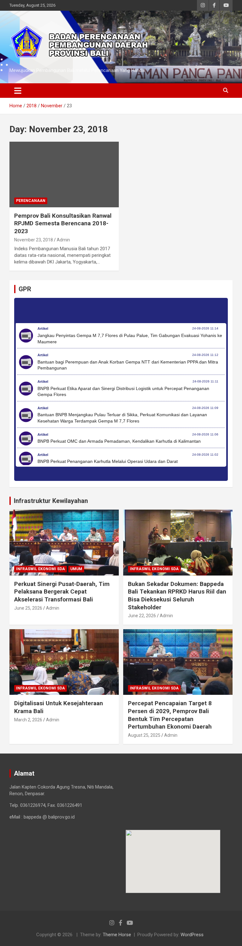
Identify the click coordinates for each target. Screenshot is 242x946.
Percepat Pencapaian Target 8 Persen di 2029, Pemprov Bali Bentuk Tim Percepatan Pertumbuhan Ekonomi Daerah (170, 715)
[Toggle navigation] (17, 90)
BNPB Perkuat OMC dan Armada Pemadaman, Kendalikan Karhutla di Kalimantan (119, 441)
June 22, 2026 (142, 615)
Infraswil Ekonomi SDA (40, 569)
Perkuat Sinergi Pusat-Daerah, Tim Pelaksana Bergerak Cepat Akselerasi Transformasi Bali (62, 591)
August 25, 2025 (144, 735)
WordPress (192, 934)
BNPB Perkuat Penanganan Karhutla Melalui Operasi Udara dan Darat (107, 461)
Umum (76, 569)
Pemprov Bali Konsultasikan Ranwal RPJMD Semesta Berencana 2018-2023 (63, 223)
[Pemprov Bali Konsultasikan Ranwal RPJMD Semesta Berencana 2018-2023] (64, 174)
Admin (63, 239)
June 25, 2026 (28, 608)
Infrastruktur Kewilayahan (51, 501)
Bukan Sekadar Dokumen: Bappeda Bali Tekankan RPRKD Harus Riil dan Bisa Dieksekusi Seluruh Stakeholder (177, 595)
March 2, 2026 (28, 719)
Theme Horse (117, 934)
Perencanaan (30, 200)
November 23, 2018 (33, 239)
